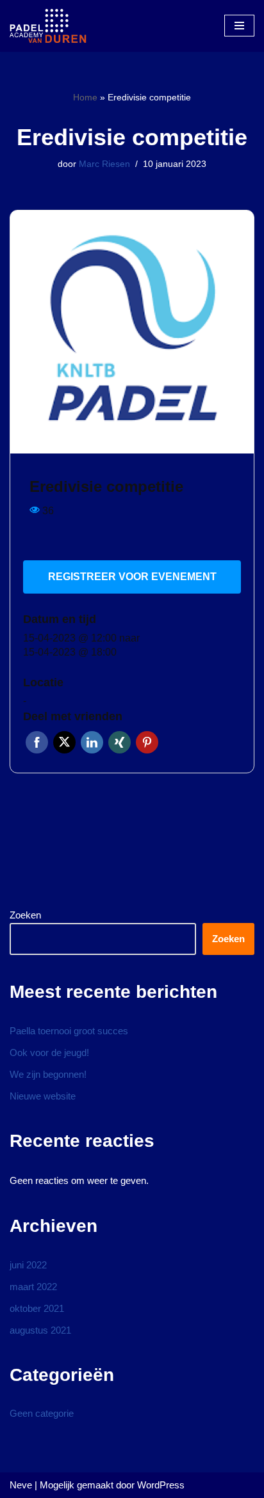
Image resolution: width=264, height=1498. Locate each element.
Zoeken (25, 915)
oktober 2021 (37, 1308)
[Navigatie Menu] (239, 25)
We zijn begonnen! (48, 1074)
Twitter (64, 742)
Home (85, 97)
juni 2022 (28, 1264)
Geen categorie (42, 1413)
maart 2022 (33, 1286)
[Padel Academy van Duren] (48, 26)
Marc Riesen (104, 164)
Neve (21, 1484)
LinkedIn (92, 742)
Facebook (37, 742)
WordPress (161, 1484)
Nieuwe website (43, 1096)
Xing (119, 742)
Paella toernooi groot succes (69, 1030)
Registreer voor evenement (132, 576)
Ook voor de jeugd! (49, 1052)
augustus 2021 (40, 1330)
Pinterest (147, 742)
